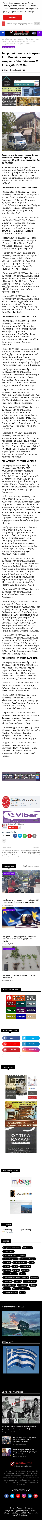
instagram (32, 1050)
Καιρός (23, 1274)
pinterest (13, 1050)
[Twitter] (20, 836)
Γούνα (15, 1266)
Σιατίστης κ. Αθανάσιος (21, 1289)
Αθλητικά (7, 1263)
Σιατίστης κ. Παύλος (11, 1292)
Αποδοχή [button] (12, 17)
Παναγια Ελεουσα (30, 1281)
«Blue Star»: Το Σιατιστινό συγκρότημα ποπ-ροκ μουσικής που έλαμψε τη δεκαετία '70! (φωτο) (19, 1427)
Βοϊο (32, 1263)
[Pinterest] (29, 836)
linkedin (32, 1044)
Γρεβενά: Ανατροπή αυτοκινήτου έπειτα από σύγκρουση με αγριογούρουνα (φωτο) (24, 1439)
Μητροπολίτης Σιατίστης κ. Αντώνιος (16, 1278)
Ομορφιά (35, 1278)
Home (12, 1508)
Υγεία (23, 1292)
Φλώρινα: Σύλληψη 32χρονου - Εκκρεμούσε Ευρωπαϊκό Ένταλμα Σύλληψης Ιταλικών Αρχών (19, 939)
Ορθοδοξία (8, 1281)
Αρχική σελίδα (7, 39)
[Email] (34, 836)
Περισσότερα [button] (29, 12)
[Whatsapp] (25, 836)
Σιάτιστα (7, 1289)
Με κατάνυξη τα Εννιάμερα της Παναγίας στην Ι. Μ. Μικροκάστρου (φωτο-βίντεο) (25, 1452)
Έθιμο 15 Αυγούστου (11, 1259)
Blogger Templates (21, 1511)
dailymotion (11, 1056)
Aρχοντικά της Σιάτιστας (12, 1248)
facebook (13, 1038)
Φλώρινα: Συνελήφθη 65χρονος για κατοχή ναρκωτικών (19, 976)
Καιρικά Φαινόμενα (11, 1274)
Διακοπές (7, 1270)
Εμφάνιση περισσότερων (31, 866)
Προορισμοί (23, 1285)
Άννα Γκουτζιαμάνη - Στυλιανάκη (15, 1255)
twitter (32, 1038)
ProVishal (33, 1511)
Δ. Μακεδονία (26, 1266)
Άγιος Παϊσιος (9, 1251)
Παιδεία (18, 1281)
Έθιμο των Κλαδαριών (28, 1259)
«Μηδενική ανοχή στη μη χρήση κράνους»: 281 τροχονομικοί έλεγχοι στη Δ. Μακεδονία (21, 24)
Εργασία (25, 1270)
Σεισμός (33, 1285)
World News (28, 1248)
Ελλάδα (17, 1270)
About (19, 1508)
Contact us (29, 1508)
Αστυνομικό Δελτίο (21, 39)
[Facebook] (15, 836)
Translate (9, 1232)
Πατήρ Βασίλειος (10, 1285)
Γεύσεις (7, 1266)
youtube (13, 1044)
